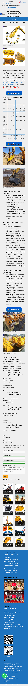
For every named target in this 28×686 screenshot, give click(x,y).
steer (8, 84)
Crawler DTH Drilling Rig (10, 570)
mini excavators (7, 82)
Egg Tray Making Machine (10, 561)
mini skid (5, 84)
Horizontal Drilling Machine (11, 559)
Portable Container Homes (11, 554)
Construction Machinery (10, 676)
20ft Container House (9, 556)
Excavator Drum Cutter (10, 567)
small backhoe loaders (17, 82)
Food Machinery (8, 682)
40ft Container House (9, 558)
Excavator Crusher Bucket (11, 569)
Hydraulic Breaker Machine (11, 565)
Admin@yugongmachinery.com (11, 3)
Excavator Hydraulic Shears (11, 563)
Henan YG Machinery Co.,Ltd (18, 684)
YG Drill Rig (7, 680)
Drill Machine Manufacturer (11, 678)
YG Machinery (13, 12)
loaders (12, 84)
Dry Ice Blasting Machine (10, 572)
